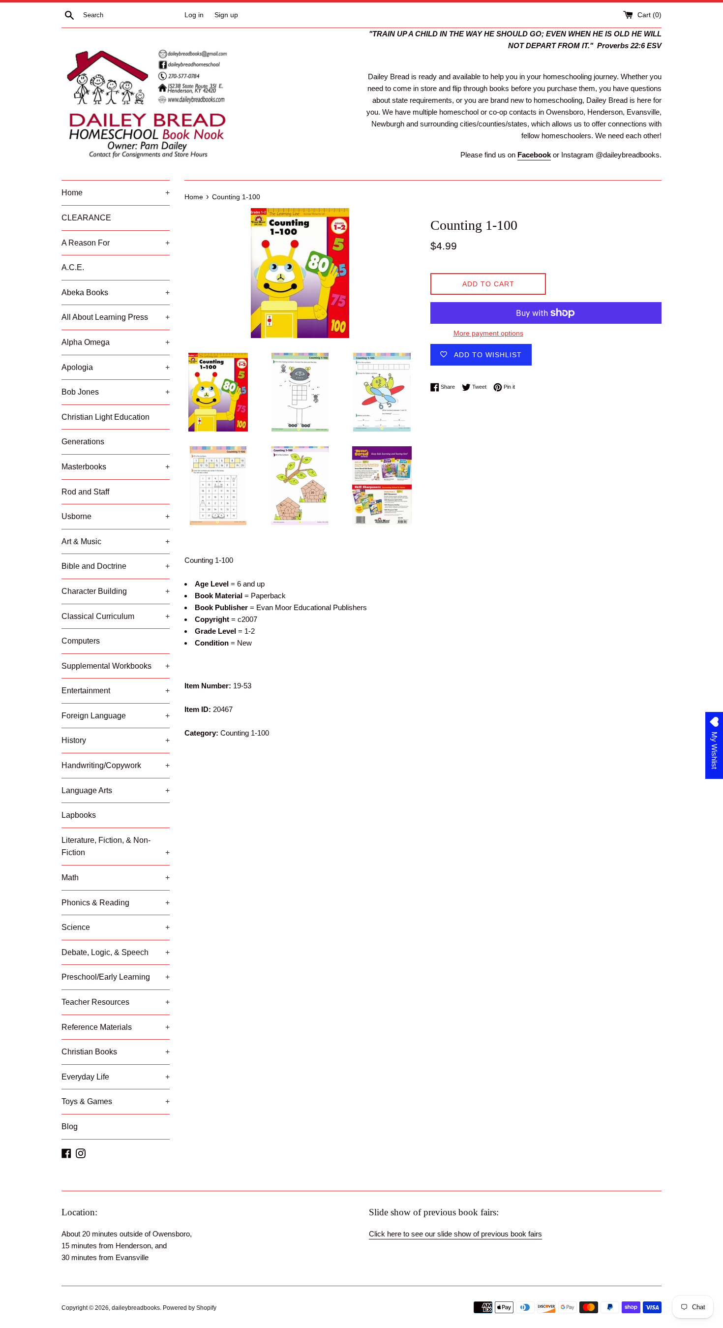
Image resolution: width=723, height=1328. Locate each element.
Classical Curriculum (115, 616)
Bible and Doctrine (115, 566)
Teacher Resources (115, 1002)
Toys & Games (115, 1101)
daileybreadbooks (136, 1307)
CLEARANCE (86, 218)
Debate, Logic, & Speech (115, 952)
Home (115, 192)
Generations (82, 441)
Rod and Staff (85, 492)
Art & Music (115, 541)
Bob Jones (115, 392)
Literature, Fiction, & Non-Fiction (115, 846)
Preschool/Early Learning (115, 977)
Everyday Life (115, 1077)
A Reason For (115, 243)
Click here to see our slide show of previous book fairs (455, 1234)
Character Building (115, 591)
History (115, 740)
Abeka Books (115, 292)
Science (115, 927)
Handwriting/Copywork (115, 765)
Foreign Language (115, 715)
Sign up (226, 15)
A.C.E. (72, 267)
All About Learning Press (115, 317)
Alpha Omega (115, 342)
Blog (69, 1126)
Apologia (115, 367)
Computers (80, 641)
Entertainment (115, 690)
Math (115, 877)
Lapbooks (78, 815)
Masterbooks (115, 467)
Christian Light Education (105, 417)
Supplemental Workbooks (115, 666)
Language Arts (115, 790)
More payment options (488, 333)
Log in (194, 15)
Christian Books (115, 1052)
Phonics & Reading (115, 902)
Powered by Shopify (189, 1307)
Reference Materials (115, 1027)
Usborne (115, 516)
